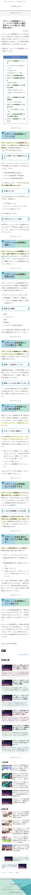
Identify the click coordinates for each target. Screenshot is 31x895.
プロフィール (22, 887)
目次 (13, 57)
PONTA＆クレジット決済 (15, 73)
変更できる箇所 (12, 82)
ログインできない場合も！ (15, 102)
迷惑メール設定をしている (15, 90)
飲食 (4, 650)
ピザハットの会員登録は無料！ (15, 75)
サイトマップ (8, 887)
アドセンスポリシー (8, 889)
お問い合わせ (22, 889)
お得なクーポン (12, 70)
